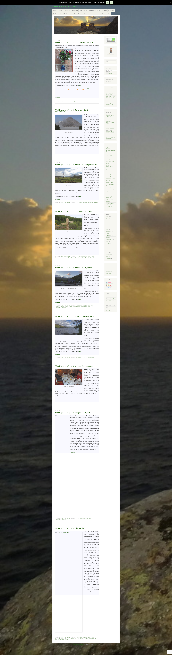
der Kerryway (108, 176)
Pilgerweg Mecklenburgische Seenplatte (72, 257)
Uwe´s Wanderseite (109, 191)
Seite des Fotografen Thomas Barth (110, 196)
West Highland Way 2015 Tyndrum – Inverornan (73, 211)
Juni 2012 (107, 250)
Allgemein (61, 10)
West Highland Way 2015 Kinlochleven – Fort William (75, 42)
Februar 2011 (108, 258)
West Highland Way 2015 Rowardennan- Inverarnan (75, 316)
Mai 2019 (107, 216)
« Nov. (107, 310)
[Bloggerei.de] (109, 282)
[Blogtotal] (109, 286)
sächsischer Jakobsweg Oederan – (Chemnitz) (110, 127)
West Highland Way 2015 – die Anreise (69, 528)
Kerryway (86, 13)
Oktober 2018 (108, 218)
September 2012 (109, 248)
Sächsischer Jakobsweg (67, 101)
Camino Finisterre (92, 10)
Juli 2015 (107, 227)
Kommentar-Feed (109, 271)
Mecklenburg (111, 10)
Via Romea (108, 180)
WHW (69, 99)
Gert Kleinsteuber (109, 114)
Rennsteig (104, 10)
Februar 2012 (108, 254)
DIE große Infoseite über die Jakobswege (110, 148)
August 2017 (108, 220)
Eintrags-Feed (108, 269)
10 (109, 300)
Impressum (91, 13)
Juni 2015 (107, 229)
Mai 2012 (107, 252)
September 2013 (109, 239)
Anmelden (108, 267)
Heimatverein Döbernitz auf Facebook (110, 204)
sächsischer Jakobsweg (68, 13)
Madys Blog (108, 201)
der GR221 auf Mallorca (110, 178)
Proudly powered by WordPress (78, 644)
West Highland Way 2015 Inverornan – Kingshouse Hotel (76, 165)
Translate (110, 73)
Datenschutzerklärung (100, 13)
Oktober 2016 (108, 223)
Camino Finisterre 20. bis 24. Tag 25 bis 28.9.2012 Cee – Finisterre (110, 137)
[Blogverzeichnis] (109, 284)
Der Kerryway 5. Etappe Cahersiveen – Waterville (110, 103)
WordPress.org (108, 273)
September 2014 (109, 233)
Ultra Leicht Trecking (109, 199)
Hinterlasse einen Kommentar (84, 101)
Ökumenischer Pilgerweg (110, 169)
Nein (111, 2)
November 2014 (109, 231)
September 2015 (109, 225)
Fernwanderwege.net (110, 189)
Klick (80, 85)
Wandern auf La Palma (110, 187)
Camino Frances (74, 10)
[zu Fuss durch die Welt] (86, 25)
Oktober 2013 (108, 237)
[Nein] (170, 2)
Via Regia (99, 10)
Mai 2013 (107, 241)
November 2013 (109, 235)
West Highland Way (57, 13)
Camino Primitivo (83, 10)
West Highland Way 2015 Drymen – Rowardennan (74, 366)
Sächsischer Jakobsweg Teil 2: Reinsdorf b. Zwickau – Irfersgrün (110, 117)
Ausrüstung (67, 10)
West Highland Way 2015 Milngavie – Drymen (72, 413)
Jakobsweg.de (108, 159)
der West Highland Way (110, 174)
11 (110, 300)
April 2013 (108, 243)
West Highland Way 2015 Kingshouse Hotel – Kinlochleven (72, 111)
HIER (88, 89)
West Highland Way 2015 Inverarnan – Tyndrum (73, 268)
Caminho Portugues (78, 13)
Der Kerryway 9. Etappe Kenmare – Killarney (110, 90)
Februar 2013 (108, 245)
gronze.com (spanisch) (110, 153)
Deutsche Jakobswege (110, 161)
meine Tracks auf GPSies (110, 182)
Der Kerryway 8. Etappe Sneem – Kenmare (110, 94)
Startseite (55, 10)
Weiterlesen (58, 97)
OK (107, 2)
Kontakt (108, 13)
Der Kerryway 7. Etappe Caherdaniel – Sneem (110, 97)
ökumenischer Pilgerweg (59, 257)
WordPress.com (96, 644)
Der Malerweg (108, 194)
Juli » (109, 310)
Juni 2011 (107, 256)
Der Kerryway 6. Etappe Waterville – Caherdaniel (110, 100)
